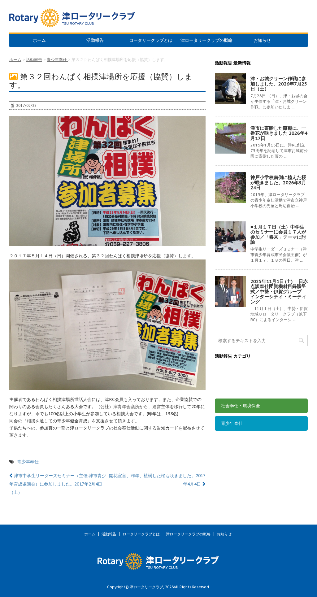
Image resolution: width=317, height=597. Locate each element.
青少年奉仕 (28, 461)
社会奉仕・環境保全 (240, 405)
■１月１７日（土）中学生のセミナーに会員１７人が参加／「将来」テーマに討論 (278, 234)
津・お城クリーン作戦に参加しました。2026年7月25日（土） (278, 84)
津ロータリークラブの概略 (206, 40)
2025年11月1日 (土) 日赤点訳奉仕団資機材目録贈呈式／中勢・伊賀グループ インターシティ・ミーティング (279, 291)
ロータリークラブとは (150, 40)
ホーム (39, 40)
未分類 (227, 388)
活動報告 (95, 40)
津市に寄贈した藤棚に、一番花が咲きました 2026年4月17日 (278, 133)
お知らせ (262, 40)
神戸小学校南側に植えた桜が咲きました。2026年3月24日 (278, 182)
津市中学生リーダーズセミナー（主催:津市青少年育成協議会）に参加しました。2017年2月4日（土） (57, 484)
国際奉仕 (229, 370)
